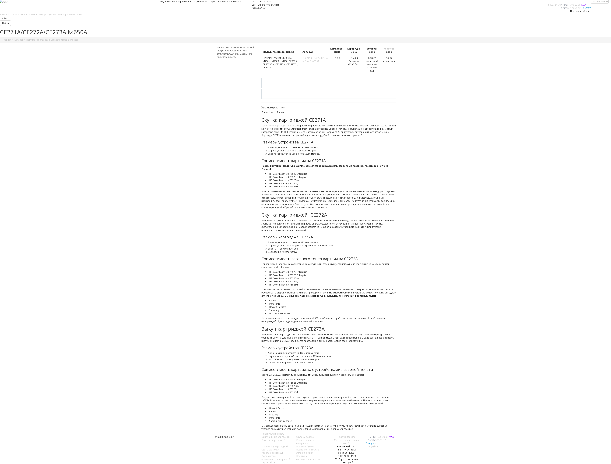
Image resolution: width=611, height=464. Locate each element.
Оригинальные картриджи (275, 436)
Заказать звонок (600, 1)
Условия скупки (304, 452)
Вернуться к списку (273, 433)
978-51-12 (571, 7)
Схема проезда (347, 436)
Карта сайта (268, 462)
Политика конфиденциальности (308, 457)
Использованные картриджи (305, 442)
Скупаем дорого (305, 436)
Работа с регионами (272, 452)
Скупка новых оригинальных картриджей (275, 457)
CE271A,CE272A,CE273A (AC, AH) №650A (315, 59)
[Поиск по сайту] (83, 14)
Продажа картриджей (273, 440)
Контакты (76, 14)
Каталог (5, 14)
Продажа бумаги (305, 446)
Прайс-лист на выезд (307, 449)
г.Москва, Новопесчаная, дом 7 (346, 442)
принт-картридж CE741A (281, 125)
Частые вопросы (62, 14)
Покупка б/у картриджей (274, 446)
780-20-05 (571, 4)
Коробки (389, 48)
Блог (24, 14)
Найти (5, 23)
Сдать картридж (270, 449)
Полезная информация (40, 14)
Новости (17, 14)
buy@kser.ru (554, 4)
